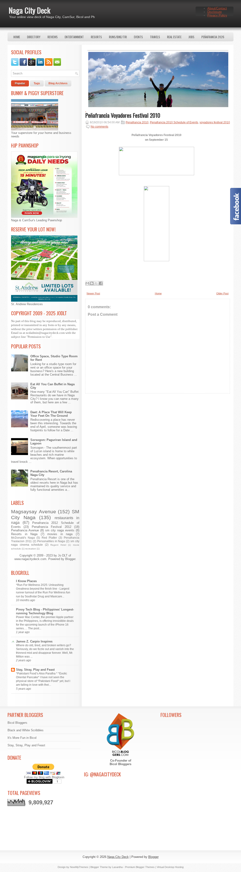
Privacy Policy (217, 15)
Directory (33, 37)
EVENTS (138, 37)
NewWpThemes (79, 867)
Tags (37, 83)
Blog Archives (58, 83)
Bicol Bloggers (17, 722)
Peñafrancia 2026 (212, 37)
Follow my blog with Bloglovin (44, 777)
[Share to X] (96, 283)
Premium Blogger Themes (140, 867)
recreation (30, 548)
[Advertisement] (157, 438)
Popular (20, 83)
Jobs (191, 37)
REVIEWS (53, 37)
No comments (99, 126)
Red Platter (49, 537)
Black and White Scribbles (26, 730)
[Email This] (87, 283)
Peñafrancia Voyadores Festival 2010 (122, 115)
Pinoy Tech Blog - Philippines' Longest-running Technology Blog (45, 611)
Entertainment (74, 37)
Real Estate (174, 37)
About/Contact (217, 8)
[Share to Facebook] (100, 283)
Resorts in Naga (24, 534)
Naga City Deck (29, 10)
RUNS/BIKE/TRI (118, 37)
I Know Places (26, 581)
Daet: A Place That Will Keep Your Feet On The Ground (51, 413)
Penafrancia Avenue (25, 530)
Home (16, 37)
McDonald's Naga (23, 537)
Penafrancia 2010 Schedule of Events (174, 122)
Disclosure (214, 12)
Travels (155, 37)
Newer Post (93, 293)
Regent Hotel (58, 545)
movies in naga (59, 534)
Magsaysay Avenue (33, 511)
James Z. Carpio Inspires (34, 641)
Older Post (222, 293)
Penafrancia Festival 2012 (51, 527)
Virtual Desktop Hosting (170, 867)
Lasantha (117, 867)
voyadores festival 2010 (215, 122)
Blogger (70, 559)
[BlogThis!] (91, 283)
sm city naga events (59, 530)
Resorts (96, 37)
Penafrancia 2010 (137, 122)
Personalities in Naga (51, 541)
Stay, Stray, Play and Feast (35, 669)
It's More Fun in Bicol (22, 738)
